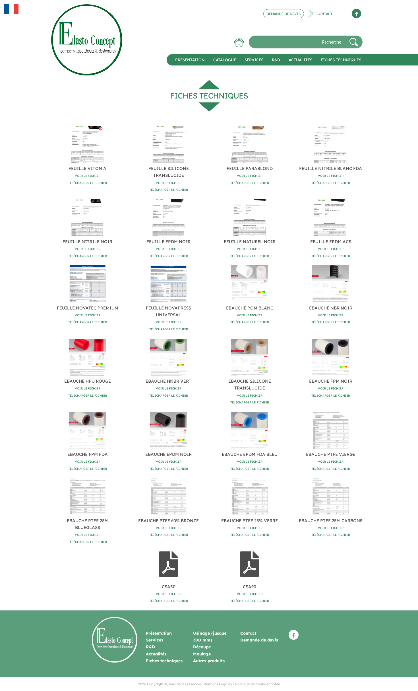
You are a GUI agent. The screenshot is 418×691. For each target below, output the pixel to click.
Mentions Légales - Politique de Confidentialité (241, 684)
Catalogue (224, 59)
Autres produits (209, 660)
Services (254, 59)
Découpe (202, 646)
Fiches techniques (341, 59)
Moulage (202, 654)
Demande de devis (283, 13)
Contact (324, 13)
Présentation (190, 59)
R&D (276, 59)
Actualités (300, 59)
